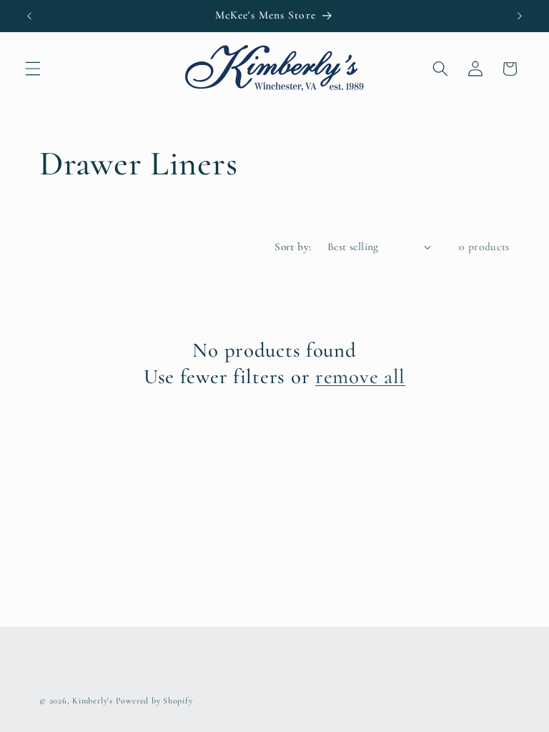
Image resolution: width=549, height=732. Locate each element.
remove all (360, 376)
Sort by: (293, 246)
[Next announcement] (519, 15)
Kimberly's (92, 701)
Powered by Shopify (154, 701)
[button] (33, 68)
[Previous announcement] (29, 15)
